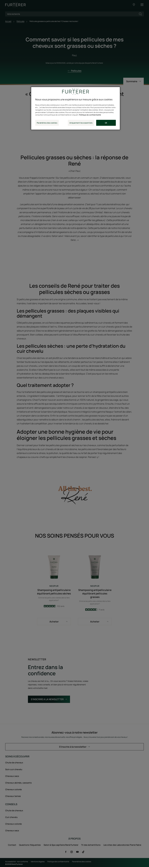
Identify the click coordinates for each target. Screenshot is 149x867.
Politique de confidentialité (90, 115)
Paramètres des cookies (47, 123)
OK (106, 123)
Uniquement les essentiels (81, 123)
